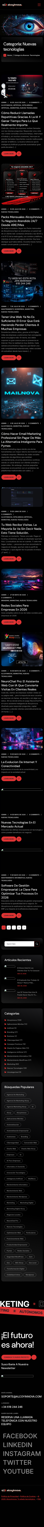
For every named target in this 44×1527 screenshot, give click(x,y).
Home (9, 55)
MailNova (32, 1179)
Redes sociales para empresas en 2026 (15, 607)
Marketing (14, 108)
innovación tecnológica (16, 1173)
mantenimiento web (14, 1191)
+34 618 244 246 (12, 1406)
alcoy (9, 1113)
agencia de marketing (15, 1095)
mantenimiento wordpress (17, 1197)
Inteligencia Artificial (22, 517)
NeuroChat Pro (12, 1221)
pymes (9, 1251)
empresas (10, 1155)
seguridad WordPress (15, 1257)
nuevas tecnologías (14, 1227)
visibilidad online (13, 1275)
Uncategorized (12, 1072)
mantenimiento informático (17, 1185)
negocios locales (13, 1215)
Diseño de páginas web (16, 1048)
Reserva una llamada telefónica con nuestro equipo (19, 1421)
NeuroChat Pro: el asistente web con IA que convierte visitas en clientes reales (20, 685)
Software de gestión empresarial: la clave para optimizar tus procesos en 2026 (19, 891)
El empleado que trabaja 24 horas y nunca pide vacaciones (28, 981)
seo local (32, 1263)
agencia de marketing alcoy (18, 1101)
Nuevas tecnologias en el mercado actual (18, 824)
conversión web (30, 1143)
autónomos (11, 1137)
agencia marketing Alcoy (16, 1107)
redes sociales (23, 1251)
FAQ (39, 1499)
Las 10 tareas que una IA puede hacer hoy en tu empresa (27, 993)
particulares (31, 1233)
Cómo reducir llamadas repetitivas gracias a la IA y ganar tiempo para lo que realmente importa (21, 119)
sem (30, 1257)
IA (20, 1155)
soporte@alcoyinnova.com (21, 1396)
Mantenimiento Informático (13, 878)
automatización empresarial (17, 1131)
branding (24, 1137)
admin (3, 102)
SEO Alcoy (19, 1263)
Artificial (17, 105)
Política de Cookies (28, 1496)
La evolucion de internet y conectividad (19, 764)
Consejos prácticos (14, 1044)
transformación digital (15, 1269)
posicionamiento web (15, 1239)
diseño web (11, 1149)
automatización (13, 1125)
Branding (5, 600)
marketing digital (26, 1203)
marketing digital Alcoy (16, 1209)
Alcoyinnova (6, 105)
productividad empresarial (17, 1245)
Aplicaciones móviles (15, 1024)
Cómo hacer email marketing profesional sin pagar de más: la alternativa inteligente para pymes (21, 440)
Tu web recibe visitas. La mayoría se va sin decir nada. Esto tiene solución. (21, 529)
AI (32, 1107)
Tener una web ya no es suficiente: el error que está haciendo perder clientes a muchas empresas (20, 323)
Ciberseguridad (13, 1040)
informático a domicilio (16, 1167)
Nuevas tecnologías (28, 108)
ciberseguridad (13, 1143)
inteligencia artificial (15, 1179)
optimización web (14, 1233)
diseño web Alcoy (28, 1149)
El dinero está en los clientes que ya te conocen (28, 969)
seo (8, 1263)
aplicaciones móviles (15, 1119)
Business (10, 1036)
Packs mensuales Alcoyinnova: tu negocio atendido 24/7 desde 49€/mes (22, 221)
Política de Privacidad (10, 1496)
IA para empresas (13, 1161)
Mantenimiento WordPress (12, 309)
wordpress (30, 1275)
